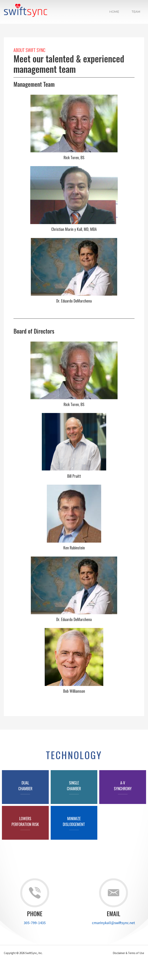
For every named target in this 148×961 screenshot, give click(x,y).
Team (136, 12)
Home (114, 12)
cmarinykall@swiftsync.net (113, 922)
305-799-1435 (35, 922)
